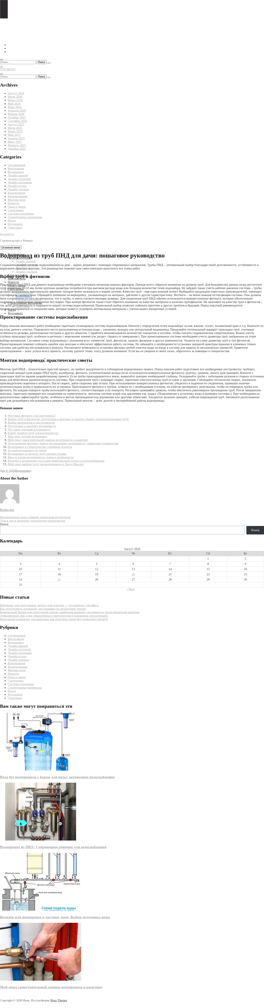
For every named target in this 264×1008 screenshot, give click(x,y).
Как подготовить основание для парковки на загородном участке (43, 608)
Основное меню (11, 247)
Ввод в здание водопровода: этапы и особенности (41, 457)
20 (133, 574)
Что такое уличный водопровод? (29, 429)
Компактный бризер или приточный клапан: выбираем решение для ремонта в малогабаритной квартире (70, 612)
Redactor (7, 510)
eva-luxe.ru (7, 234)
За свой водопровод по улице (27, 450)
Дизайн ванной (18, 175)
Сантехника (16, 210)
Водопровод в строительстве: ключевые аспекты (40, 446)
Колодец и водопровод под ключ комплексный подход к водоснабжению (56, 460)
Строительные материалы (25, 217)
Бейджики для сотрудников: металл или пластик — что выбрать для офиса (49, 605)
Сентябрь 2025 (17, 121)
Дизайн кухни (17, 186)
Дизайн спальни (18, 189)
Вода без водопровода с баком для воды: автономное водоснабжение (57, 777)
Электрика (15, 227)
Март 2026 (15, 107)
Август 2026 (16, 93)
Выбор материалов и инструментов (31, 422)
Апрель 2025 (16, 138)
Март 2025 (15, 141)
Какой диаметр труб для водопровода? (33, 433)
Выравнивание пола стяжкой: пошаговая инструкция (35, 517)
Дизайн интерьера (20, 182)
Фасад (12, 220)
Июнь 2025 (15, 131)
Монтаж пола (17, 199)
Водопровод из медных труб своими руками (37, 453)
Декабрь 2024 (17, 148)
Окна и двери (17, 206)
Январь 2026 (16, 114)
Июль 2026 (15, 96)
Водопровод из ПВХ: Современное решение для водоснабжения (53, 847)
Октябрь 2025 (17, 117)
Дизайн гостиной (19, 179)
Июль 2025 (15, 128)
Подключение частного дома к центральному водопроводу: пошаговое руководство (63, 443)
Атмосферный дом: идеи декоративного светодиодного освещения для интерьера (54, 615)
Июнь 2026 (15, 100)
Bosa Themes (58, 1000)
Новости (13, 203)
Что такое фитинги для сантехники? (31, 415)
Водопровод (16, 172)
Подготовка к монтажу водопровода (32, 426)
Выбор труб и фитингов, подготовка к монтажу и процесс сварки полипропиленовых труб (68, 419)
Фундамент (15, 224)
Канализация (16, 192)
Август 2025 (16, 124)
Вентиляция (16, 168)
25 (59, 579)
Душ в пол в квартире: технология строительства (32, 520)
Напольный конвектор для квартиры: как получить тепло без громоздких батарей (54, 619)
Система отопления (21, 213)
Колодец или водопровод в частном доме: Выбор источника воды (55, 917)
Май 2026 (14, 103)
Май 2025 (14, 134)
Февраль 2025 (17, 145)
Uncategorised (16, 165)
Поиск (4, 524)
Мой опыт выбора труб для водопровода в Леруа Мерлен (45, 464)
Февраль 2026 (17, 110)
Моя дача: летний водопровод (27, 436)
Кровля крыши (17, 196)
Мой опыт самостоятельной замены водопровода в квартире (48, 440)
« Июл (130, 589)
